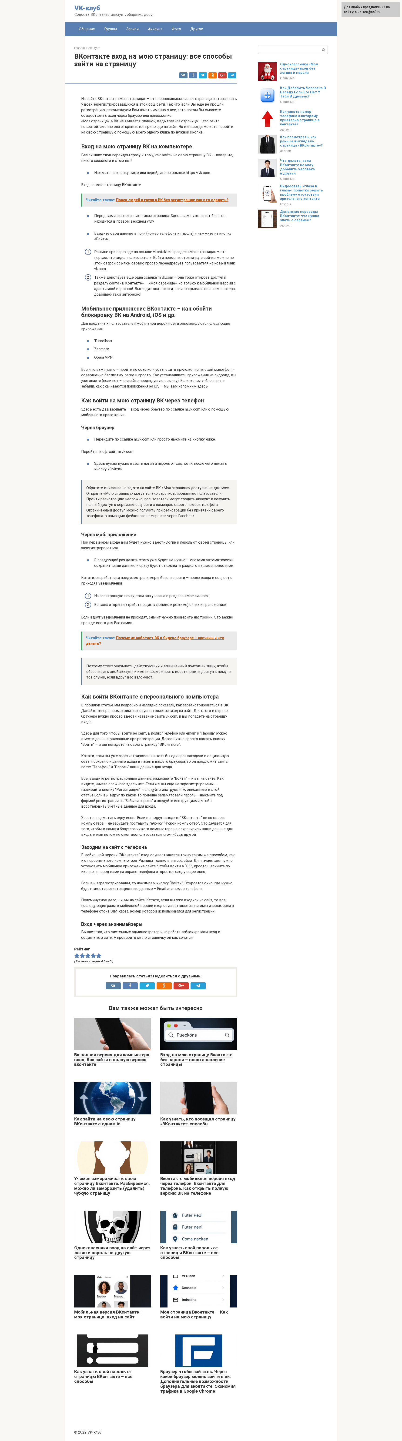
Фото (176, 29)
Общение (87, 29)
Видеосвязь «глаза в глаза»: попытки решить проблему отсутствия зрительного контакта (301, 192)
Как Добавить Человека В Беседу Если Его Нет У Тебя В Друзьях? (303, 92)
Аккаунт (155, 29)
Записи (132, 29)
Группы (110, 29)
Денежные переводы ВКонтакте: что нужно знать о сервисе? (299, 216)
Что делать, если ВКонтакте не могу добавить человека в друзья (297, 167)
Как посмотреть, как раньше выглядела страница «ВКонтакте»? (301, 141)
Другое (196, 29)
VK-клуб (87, 8)
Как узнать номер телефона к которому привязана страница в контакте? (300, 118)
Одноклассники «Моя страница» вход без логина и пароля (299, 68)
